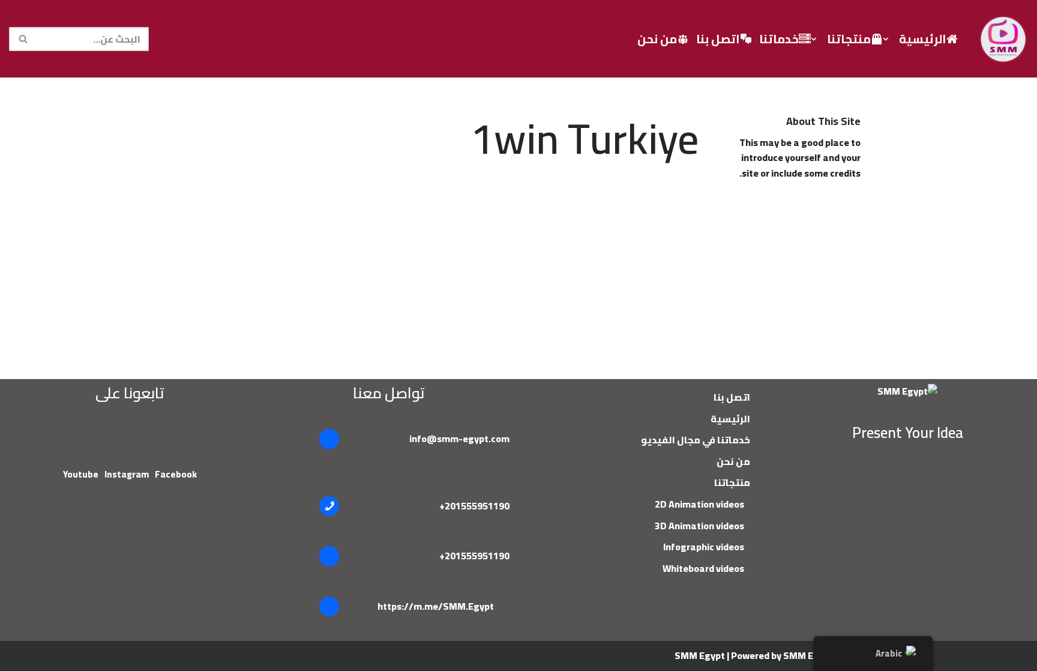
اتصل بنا (718, 39)
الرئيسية (922, 39)
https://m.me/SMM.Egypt (435, 606)
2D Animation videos (699, 504)
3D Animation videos (699, 526)
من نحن (657, 39)
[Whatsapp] (329, 556)
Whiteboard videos (703, 568)
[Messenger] (329, 607)
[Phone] (329, 506)
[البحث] (22, 39)
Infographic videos (703, 547)
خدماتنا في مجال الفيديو (695, 440)
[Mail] (329, 439)
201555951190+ (474, 506)
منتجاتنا (732, 482)
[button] (886, 39)
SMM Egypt (700, 655)
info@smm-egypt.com (459, 439)
